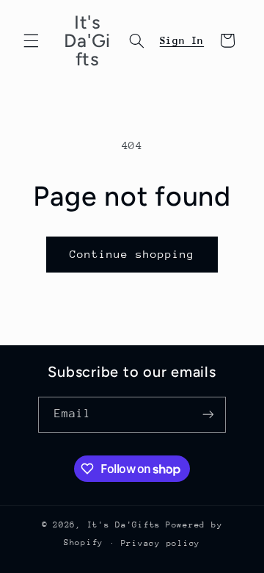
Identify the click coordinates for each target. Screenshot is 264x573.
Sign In (182, 40)
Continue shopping (132, 254)
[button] (31, 40)
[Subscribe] (208, 415)
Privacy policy (160, 543)
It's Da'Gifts (124, 525)
